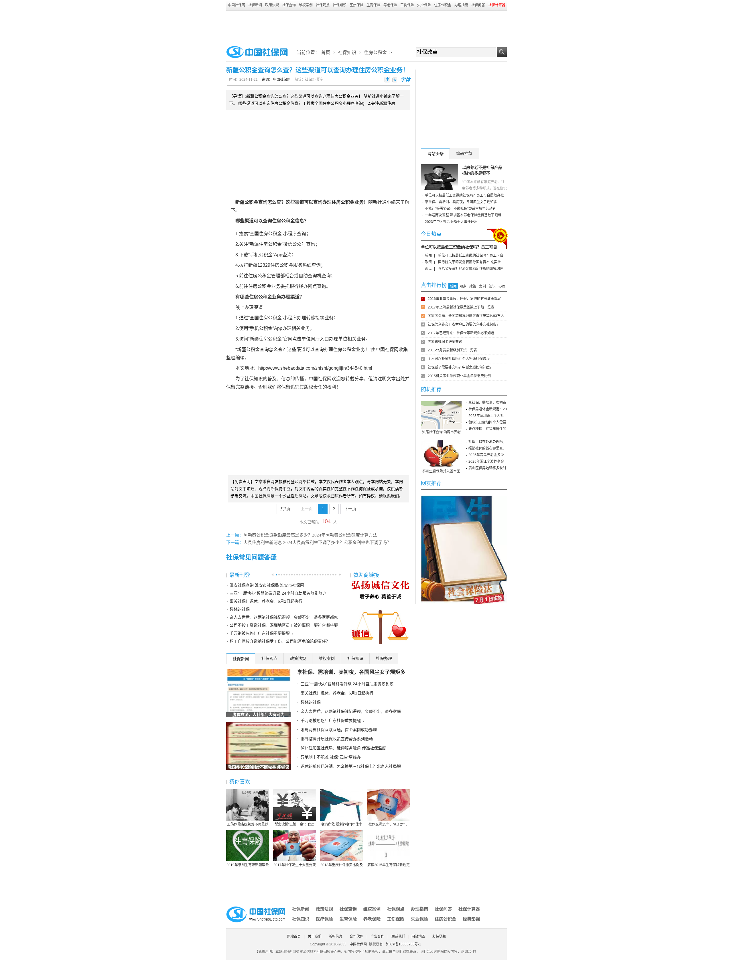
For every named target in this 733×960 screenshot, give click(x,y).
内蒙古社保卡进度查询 (445, 342)
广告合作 (377, 937)
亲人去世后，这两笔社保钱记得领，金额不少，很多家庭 (351, 711)
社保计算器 (469, 908)
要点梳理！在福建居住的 (487, 429)
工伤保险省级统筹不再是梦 (247, 824)
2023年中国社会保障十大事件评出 (451, 222)
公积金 (251, 202)
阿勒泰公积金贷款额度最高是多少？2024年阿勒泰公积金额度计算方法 (310, 535)
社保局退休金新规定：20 (487, 409)
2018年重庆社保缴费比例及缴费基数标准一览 (341, 865)
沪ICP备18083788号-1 (403, 944)
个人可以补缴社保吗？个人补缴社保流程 (459, 359)
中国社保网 (236, 5)
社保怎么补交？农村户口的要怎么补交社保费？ (464, 324)
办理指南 (461, 5)
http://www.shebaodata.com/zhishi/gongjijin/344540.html (315, 368)
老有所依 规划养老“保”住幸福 (341, 824)
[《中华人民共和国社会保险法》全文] (464, 498)
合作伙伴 (356, 937)
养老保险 (390, 5)
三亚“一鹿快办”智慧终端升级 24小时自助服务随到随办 (278, 593)
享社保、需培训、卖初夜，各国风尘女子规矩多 (351, 672)
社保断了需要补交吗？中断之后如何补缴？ (460, 367)
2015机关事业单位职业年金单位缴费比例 (459, 376)
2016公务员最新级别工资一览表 (452, 350)
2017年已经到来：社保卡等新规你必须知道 (461, 333)
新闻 (428, 256)
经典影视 (471, 919)
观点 (428, 269)
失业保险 (424, 5)
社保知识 (339, 5)
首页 (325, 52)
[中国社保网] (256, 907)
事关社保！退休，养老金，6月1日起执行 (266, 601)
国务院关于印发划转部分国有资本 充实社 (469, 262)
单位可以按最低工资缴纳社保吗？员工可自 (459, 247)
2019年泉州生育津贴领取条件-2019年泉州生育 (247, 865)
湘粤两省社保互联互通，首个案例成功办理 (339, 729)
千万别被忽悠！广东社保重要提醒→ (262, 633)
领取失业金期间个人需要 (487, 422)
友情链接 (439, 937)
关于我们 (315, 937)
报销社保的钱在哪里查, (486, 448)
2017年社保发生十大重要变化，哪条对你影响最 (294, 865)
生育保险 (373, 5)
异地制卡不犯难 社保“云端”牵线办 (331, 757)
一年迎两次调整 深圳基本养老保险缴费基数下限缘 (463, 215)
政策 (428, 262)
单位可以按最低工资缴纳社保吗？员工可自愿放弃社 (464, 195)
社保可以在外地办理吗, (486, 442)
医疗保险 (356, 5)
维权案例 (306, 5)
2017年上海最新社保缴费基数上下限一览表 (461, 307)
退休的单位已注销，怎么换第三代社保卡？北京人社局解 (351, 766)
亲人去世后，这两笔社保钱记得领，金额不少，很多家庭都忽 (284, 617)
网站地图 (418, 937)
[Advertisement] (366, 26)
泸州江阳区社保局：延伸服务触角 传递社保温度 (343, 748)
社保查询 (289, 5)
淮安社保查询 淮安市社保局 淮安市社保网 (267, 585)
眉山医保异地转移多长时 (487, 468)
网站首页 (294, 937)
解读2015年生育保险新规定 (388, 865)
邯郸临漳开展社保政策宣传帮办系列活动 (337, 739)
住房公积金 (442, 5)
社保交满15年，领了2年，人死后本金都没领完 (389, 824)
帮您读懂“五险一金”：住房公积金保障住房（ (295, 824)
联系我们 (398, 937)
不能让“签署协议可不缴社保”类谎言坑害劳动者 (460, 209)
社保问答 (478, 5)
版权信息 (335, 937)
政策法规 (272, 5)
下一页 (350, 509)
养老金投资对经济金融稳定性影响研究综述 (470, 269)
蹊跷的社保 (240, 609)
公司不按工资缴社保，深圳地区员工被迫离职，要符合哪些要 (284, 625)
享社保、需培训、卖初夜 (487, 403)
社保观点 (323, 5)
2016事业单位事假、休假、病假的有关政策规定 (464, 299)
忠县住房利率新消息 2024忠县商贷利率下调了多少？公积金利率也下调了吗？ (317, 542)
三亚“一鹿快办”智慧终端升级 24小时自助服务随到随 (347, 684)
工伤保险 (407, 5)
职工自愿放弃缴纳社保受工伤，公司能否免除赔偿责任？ (280, 641)
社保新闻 (255, 5)
